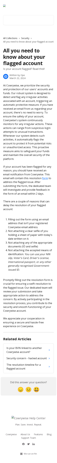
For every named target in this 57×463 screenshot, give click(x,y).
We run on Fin (30, 453)
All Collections (10, 38)
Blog (49, 434)
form (45, 178)
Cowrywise (11, 434)
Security (25, 38)
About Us (25, 434)
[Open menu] (51, 6)
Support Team (28, 437)
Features (38, 434)
